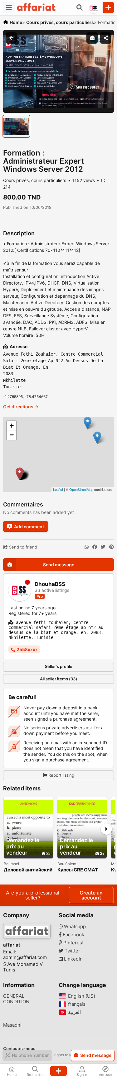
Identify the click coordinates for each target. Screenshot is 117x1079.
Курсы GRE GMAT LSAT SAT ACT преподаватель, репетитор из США (79, 870)
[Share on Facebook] (94, 546)
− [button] (12, 435)
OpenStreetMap (81, 489)
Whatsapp (74, 926)
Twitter (71, 951)
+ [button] (12, 425)
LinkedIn (73, 959)
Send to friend (22, 546)
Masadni (12, 1025)
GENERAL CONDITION (16, 999)
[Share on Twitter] (103, 546)
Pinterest (73, 943)
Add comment (29, 526)
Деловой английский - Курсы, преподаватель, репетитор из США (28, 870)
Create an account (91, 895)
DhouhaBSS (50, 584)
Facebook (72, 935)
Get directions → (20, 406)
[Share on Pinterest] (111, 546)
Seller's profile (58, 666)
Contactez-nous (19, 1048)
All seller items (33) (58, 678)
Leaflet (58, 489)
